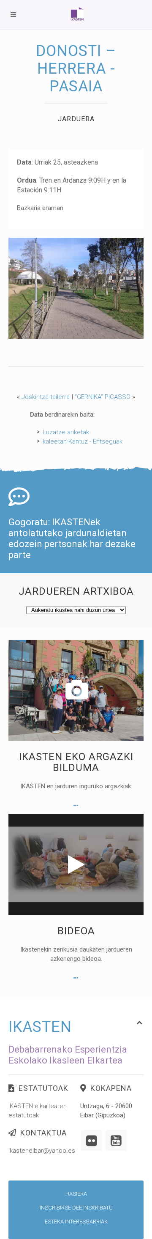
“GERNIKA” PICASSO (102, 397)
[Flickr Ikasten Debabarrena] (91, 1140)
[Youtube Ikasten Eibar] (116, 1140)
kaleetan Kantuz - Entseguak (82, 441)
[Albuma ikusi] (76, 805)
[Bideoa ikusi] (76, 978)
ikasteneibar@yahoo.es (41, 1150)
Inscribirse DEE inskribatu (76, 1207)
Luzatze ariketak (66, 432)
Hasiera (76, 1194)
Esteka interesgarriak (76, 1221)
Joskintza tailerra (46, 397)
